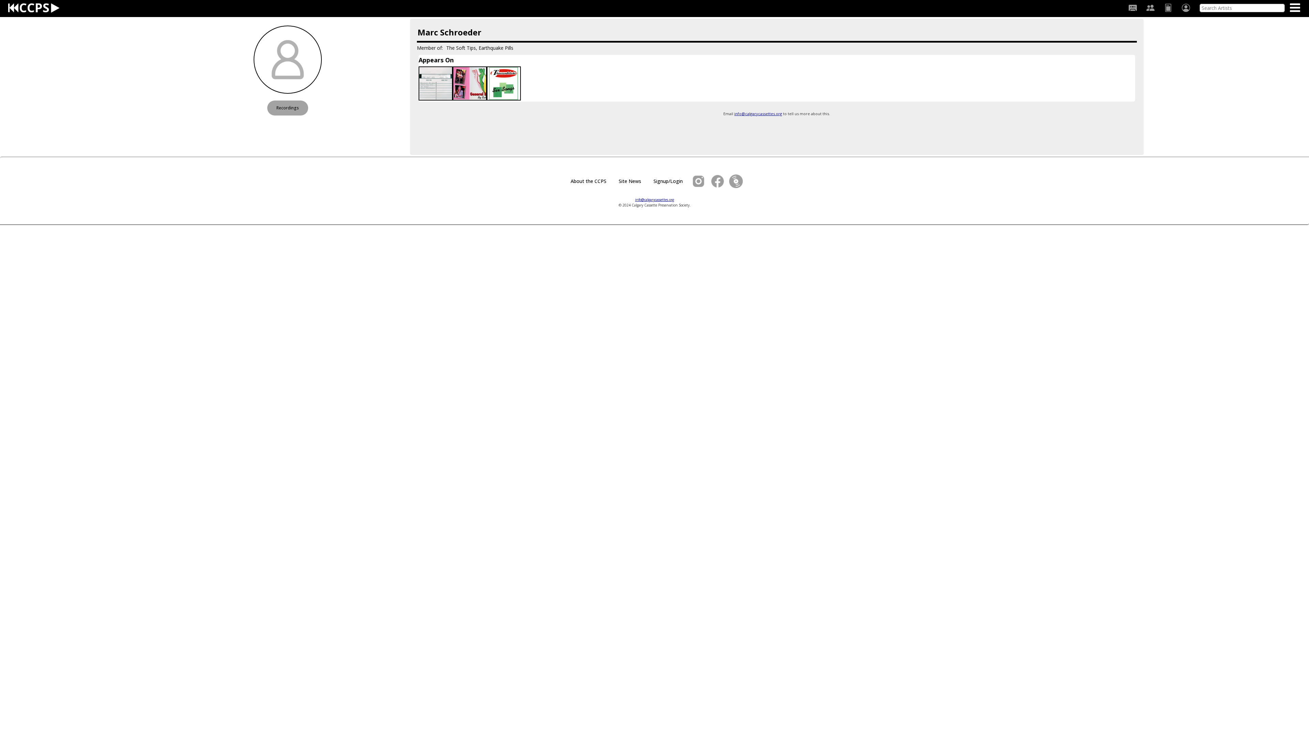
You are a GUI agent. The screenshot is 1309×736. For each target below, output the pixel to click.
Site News (630, 181)
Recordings (287, 108)
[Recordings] (1133, 8)
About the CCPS (588, 181)
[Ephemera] (1168, 8)
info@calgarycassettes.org (758, 113)
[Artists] (1150, 8)
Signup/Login (668, 181)
